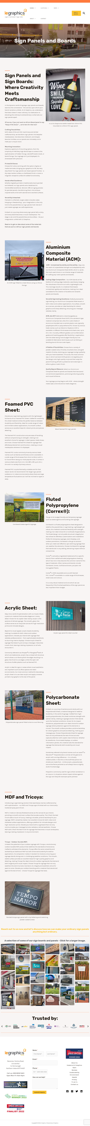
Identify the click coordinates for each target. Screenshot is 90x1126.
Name (35, 1050)
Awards (74, 1077)
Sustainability (74, 1072)
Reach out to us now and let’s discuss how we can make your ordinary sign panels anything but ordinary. (45, 930)
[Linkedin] (81, 1091)
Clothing (44, 8)
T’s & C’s (74, 1082)
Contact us (74, 1084)
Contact (43, 18)
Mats (55, 8)
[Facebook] (67, 1091)
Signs (32, 8)
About (32, 18)
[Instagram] (72, 1091)
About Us (74, 1063)
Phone (35, 1068)
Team (74, 1067)
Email (35, 1059)
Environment (74, 1075)
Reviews (74, 1070)
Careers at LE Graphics (74, 1065)
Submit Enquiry (39, 1092)
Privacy (74, 1079)
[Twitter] (77, 1091)
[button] (34, 8)
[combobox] (35, 1071)
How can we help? (39, 1077)
